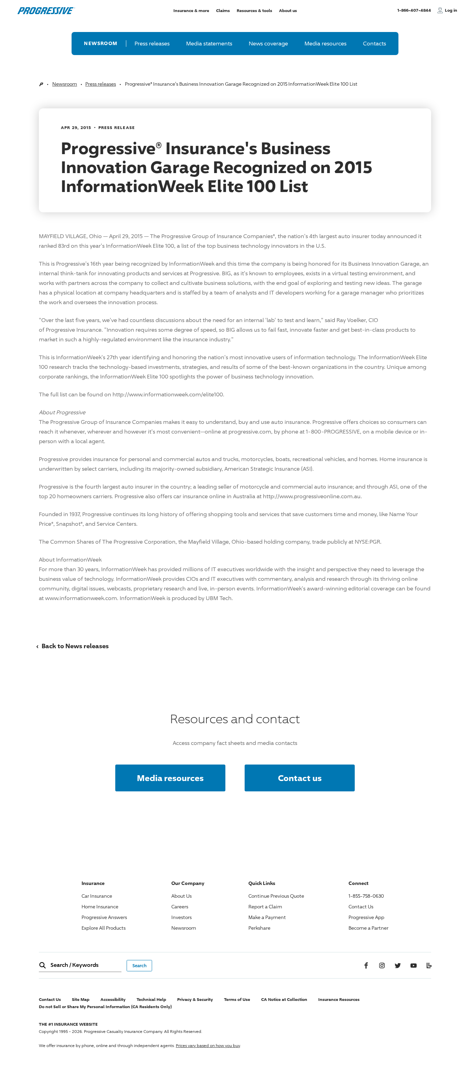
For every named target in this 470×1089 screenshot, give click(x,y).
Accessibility (113, 999)
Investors (181, 917)
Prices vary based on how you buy (208, 1045)
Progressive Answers (104, 917)
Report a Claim (265, 906)
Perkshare (259, 928)
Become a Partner (368, 928)
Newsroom (100, 43)
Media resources (325, 43)
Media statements (209, 43)
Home (41, 84)
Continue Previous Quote (276, 896)
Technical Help (151, 999)
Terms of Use (237, 999)
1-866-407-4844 (415, 10)
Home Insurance (100, 906)
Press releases (152, 43)
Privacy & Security (195, 999)
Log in (451, 10)
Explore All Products (104, 928)
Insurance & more (191, 10)
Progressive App (366, 917)
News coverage (268, 43)
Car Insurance (97, 896)
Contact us (300, 778)
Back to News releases (72, 646)
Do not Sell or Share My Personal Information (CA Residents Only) (105, 1006)
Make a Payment (267, 917)
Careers (179, 906)
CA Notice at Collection (284, 999)
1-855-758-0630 (366, 896)
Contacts (374, 43)
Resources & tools (254, 10)
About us (288, 10)
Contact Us (361, 906)
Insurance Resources (339, 999)
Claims (223, 10)
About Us (181, 896)
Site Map (80, 999)
